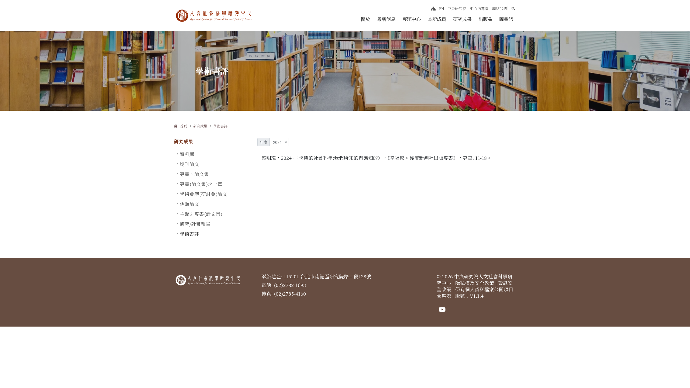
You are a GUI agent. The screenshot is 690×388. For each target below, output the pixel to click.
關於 (365, 19)
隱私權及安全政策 (474, 282)
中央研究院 (456, 8)
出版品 (485, 19)
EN (441, 8)
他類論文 (189, 203)
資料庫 (187, 154)
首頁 (182, 126)
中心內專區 (479, 8)
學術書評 (220, 126)
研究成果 (462, 19)
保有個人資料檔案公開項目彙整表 (475, 292)
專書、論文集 (194, 174)
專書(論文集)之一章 (201, 184)
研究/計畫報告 (195, 223)
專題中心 (411, 19)
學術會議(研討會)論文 (203, 193)
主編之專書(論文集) (201, 213)
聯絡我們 (499, 8)
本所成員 (437, 19)
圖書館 (506, 19)
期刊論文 (189, 164)
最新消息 (386, 19)
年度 (263, 142)
